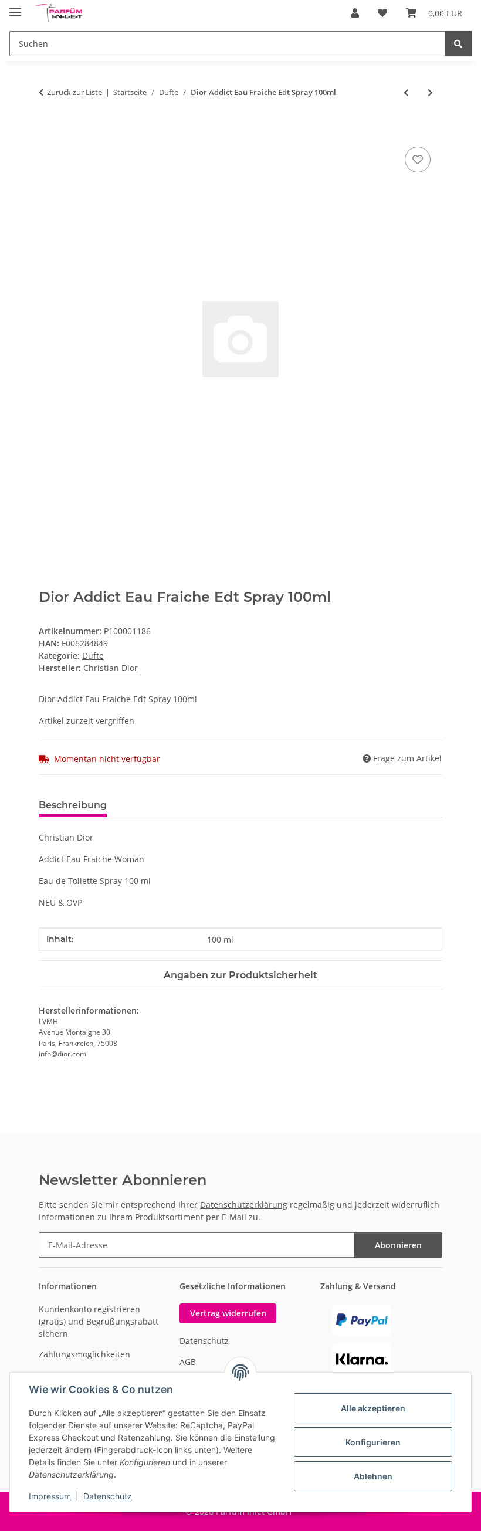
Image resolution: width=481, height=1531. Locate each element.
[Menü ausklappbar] (15, 7)
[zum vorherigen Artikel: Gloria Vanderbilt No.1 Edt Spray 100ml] (406, 92)
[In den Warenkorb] (48, 130)
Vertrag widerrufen (228, 1313)
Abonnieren (398, 1245)
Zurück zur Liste (74, 92)
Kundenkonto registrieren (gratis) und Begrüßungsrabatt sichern (98, 1321)
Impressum (50, 1496)
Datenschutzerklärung (243, 1204)
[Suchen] (458, 43)
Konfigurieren (373, 1442)
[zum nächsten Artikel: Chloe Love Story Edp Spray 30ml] (430, 92)
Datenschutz (107, 1496)
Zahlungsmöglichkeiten (84, 1354)
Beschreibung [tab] (73, 805)
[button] (354, 13)
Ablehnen (373, 1476)
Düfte (93, 655)
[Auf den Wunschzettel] (418, 159)
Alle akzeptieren (373, 1408)
